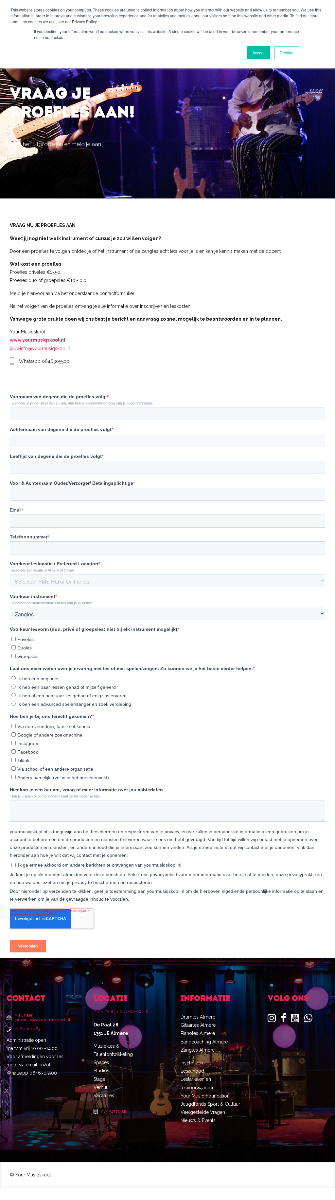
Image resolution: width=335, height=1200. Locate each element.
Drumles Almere (198, 1017)
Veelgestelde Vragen (203, 1112)
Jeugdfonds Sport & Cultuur (210, 1104)
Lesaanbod (192, 1071)
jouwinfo (19, 348)
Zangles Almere (198, 1050)
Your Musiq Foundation (205, 1095)
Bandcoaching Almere (204, 1041)
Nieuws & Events (198, 1120)
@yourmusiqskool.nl (50, 348)
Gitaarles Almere (198, 1025)
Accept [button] (259, 52)
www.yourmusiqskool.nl (37, 340)
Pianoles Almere (198, 1033)
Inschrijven (192, 1062)
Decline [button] (286, 52)
